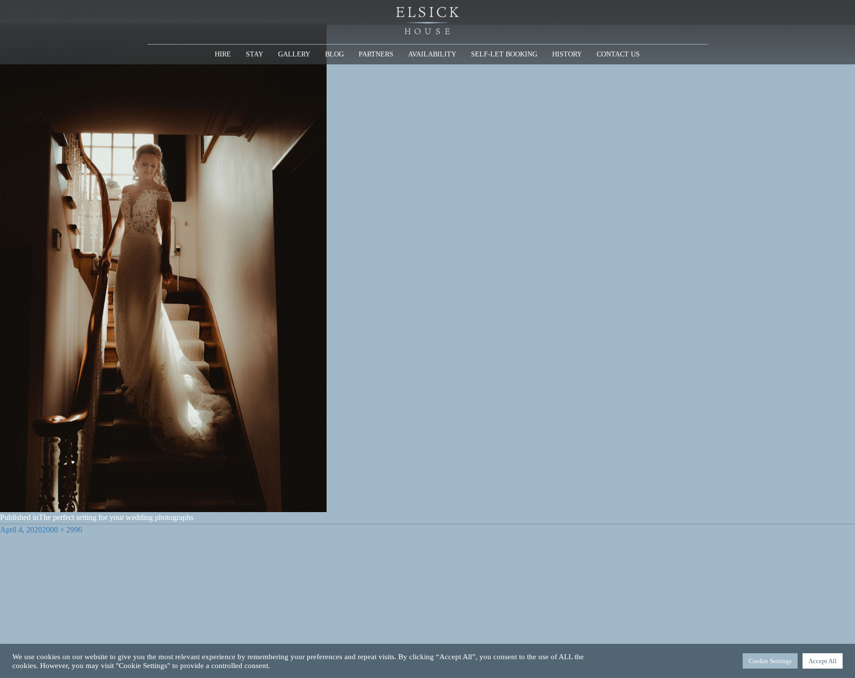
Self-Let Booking (504, 54)
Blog (334, 54)
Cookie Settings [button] (770, 661)
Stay (254, 54)
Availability (432, 54)
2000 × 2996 (62, 529)
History (567, 54)
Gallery (294, 54)
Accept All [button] (822, 661)
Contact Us (618, 54)
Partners (376, 54)
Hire (223, 54)
